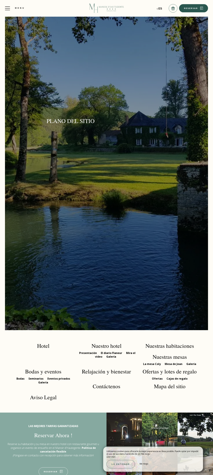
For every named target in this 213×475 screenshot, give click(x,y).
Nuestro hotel (106, 345)
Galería (111, 356)
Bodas (20, 378)
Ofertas (157, 378)
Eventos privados (58, 378)
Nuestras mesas (170, 356)
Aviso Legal (43, 397)
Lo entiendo (121, 464)
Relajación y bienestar (106, 371)
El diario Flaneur (112, 353)
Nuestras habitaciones (169, 345)
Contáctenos (106, 386)
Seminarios (36, 378)
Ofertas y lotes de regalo (170, 371)
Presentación (88, 353)
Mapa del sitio (170, 386)
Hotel (43, 345)
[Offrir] (173, 8)
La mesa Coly (152, 364)
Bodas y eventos (43, 371)
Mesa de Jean (174, 364)
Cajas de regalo (177, 378)
